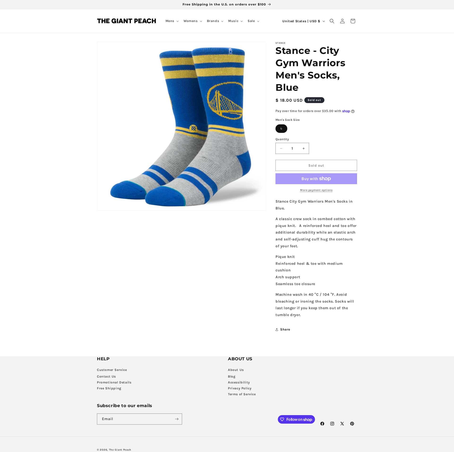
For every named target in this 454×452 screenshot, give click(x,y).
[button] (172, 21)
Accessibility (239, 382)
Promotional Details (114, 382)
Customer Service (112, 370)
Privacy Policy (239, 388)
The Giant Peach (120, 449)
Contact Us (106, 376)
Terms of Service (242, 394)
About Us (236, 370)
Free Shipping (109, 388)
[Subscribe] (176, 419)
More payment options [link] (316, 190)
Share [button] (285, 329)
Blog (231, 376)
